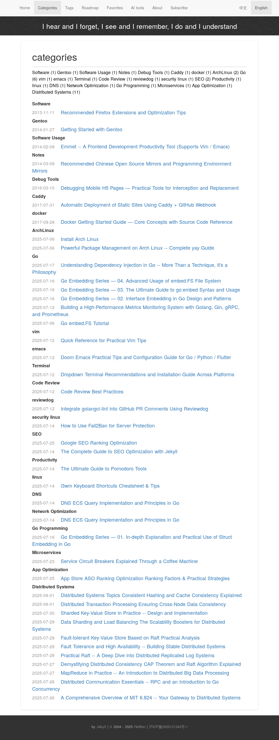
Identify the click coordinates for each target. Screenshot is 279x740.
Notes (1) (128, 72)
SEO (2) (203, 79)
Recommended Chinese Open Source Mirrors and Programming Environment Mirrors (131, 167)
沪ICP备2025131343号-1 (168, 726)
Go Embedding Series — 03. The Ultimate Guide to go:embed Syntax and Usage (150, 289)
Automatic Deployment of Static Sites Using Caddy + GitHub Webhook (138, 204)
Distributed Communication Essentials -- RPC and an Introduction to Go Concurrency (125, 685)
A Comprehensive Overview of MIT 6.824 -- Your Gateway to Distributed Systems (151, 697)
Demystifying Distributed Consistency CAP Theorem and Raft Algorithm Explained (151, 663)
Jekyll (101, 726)
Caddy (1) (180, 72)
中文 (243, 7)
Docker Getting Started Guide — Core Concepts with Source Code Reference (146, 221)
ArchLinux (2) (226, 72)
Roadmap (90, 7)
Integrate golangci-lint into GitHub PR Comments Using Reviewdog (134, 408)
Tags (69, 7)
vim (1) (45, 79)
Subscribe (179, 7)
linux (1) (40, 85)
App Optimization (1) (212, 85)
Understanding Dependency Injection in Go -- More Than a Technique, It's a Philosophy (130, 268)
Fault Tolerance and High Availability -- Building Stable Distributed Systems (143, 646)
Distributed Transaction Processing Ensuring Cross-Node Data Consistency (143, 603)
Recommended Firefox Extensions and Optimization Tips (123, 111)
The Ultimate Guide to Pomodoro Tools (104, 468)
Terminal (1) (85, 79)
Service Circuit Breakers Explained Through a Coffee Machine (129, 560)
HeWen (139, 726)
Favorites (115, 7)
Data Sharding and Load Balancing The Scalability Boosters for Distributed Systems (128, 625)
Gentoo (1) (67, 72)
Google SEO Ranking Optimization (99, 442)
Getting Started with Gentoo (91, 129)
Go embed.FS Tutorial (85, 322)
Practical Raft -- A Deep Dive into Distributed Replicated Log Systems (137, 654)
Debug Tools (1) (153, 72)
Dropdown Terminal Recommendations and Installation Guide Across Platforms (147, 374)
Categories (47, 7)
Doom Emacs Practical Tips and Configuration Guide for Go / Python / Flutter (146, 356)
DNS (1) (57, 85)
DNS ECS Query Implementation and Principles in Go (120, 502)
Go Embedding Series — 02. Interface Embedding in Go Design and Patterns (146, 298)
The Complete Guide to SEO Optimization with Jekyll (119, 451)
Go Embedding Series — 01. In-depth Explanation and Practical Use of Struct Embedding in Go (132, 540)
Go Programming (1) (136, 85)
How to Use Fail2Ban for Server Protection (108, 425)
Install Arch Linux (80, 238)
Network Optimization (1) (91, 85)
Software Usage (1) (98, 72)
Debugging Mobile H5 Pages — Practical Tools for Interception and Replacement (150, 187)
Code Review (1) (115, 79)
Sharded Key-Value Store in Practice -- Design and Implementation (134, 612)
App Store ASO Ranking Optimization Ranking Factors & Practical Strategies (145, 577)
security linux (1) (177, 79)
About (157, 7)
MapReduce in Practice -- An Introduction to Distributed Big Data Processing (145, 672)
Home (25, 7)
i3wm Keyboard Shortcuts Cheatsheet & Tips (110, 485)
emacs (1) (63, 79)
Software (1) (44, 72)
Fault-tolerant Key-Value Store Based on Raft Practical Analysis (130, 637)
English (261, 7)
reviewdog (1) (146, 79)
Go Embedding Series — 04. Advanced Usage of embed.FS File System (141, 280)
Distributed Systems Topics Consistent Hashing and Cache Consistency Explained (151, 594)
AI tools (137, 7)
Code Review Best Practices (92, 391)
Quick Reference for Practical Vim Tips (103, 339)
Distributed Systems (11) (56, 92)
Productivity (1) (226, 79)
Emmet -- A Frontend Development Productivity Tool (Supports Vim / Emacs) (145, 146)
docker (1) (201, 72)
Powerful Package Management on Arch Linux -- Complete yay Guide (137, 247)
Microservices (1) (174, 85)
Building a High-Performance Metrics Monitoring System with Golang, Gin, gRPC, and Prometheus (135, 310)
